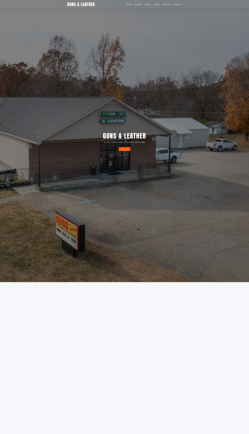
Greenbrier (138, 4)
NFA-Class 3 (167, 4)
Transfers (157, 4)
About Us (129, 4)
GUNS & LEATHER (81, 4)
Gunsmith (147, 4)
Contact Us (177, 4)
